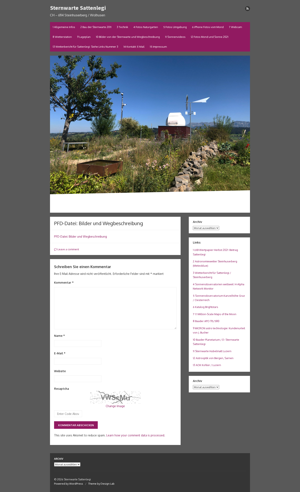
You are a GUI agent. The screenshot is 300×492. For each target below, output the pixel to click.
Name (59, 335)
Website (60, 371)
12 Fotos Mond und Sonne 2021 (209, 36)
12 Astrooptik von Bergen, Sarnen (213, 358)
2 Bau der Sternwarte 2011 (95, 27)
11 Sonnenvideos (175, 36)
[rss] (247, 8)
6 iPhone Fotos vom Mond (208, 27)
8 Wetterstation (62, 36)
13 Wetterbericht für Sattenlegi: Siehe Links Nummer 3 (85, 46)
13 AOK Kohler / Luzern (207, 365)
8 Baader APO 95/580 (206, 321)
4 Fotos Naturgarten (145, 27)
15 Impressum (158, 46)
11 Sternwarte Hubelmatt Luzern (212, 351)
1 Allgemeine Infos (64, 27)
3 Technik (122, 27)
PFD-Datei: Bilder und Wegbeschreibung (80, 236)
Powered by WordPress (68, 483)
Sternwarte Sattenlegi (78, 7)
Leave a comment (68, 249)
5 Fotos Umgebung (175, 27)
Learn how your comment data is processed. (135, 435)
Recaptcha (61, 388)
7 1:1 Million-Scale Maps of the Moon (214, 314)
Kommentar (64, 282)
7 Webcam (235, 27)
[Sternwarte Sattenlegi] (150, 134)
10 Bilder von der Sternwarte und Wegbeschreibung (128, 36)
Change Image (115, 406)
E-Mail (60, 353)
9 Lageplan (84, 36)
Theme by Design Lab (101, 483)
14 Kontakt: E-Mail (133, 46)
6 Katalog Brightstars (205, 307)
